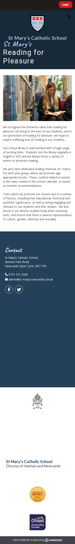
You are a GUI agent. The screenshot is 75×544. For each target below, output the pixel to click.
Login (65, 4)
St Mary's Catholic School (37, 38)
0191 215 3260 (18, 274)
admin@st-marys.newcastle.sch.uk (31, 279)
